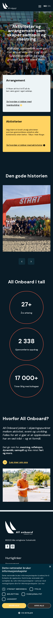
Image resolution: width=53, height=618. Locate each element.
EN (49, 6)
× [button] (50, 567)
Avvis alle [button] (39, 605)
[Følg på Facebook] (7, 546)
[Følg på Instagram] (12, 546)
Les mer (41, 583)
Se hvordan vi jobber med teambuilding (19, 103)
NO (45, 6)
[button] (26, 613)
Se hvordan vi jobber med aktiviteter (24, 145)
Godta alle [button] (14, 605)
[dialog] (26, 591)
